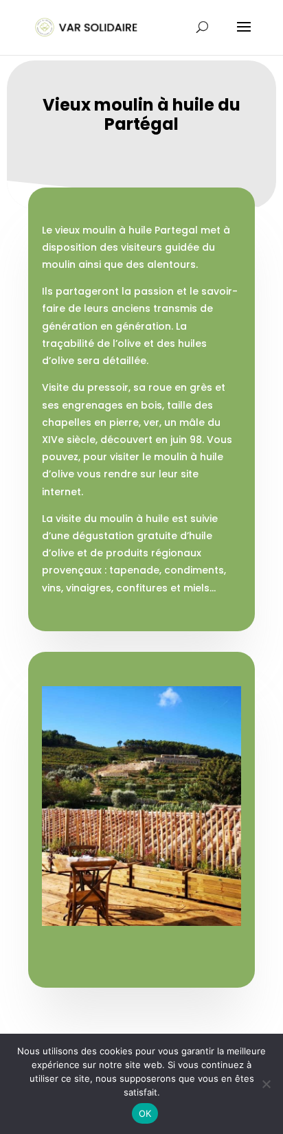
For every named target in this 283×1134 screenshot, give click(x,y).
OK (145, 1113)
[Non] (266, 1084)
